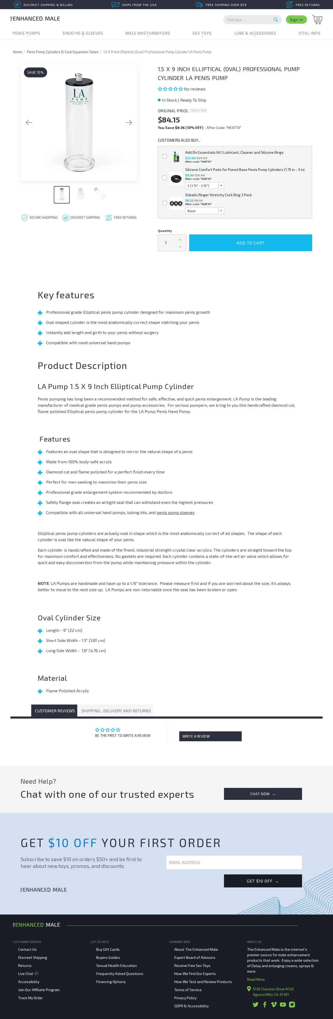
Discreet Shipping (32, 957)
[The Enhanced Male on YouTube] (283, 1006)
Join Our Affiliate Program (39, 989)
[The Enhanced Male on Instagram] (292, 1006)
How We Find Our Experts (195, 973)
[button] (171, 88)
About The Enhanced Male (196, 949)
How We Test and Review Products (203, 981)
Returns (24, 965)
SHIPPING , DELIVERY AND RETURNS (116, 710)
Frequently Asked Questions (119, 973)
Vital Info (309, 33)
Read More (256, 979)
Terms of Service (188, 989)
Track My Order (30, 998)
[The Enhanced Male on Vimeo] (274, 1006)
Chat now (263, 794)
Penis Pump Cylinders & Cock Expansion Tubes (63, 52)
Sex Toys (202, 33)
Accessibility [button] (28, 981)
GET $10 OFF (263, 880)
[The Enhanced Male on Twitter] (255, 1006)
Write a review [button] (196, 736)
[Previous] (29, 122)
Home (17, 52)
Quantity (165, 230)
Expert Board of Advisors (194, 957)
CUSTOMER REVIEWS (55, 710)
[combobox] (252, 19)
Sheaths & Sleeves (82, 33)
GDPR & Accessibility (191, 1006)
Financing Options (111, 981)
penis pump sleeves (176, 512)
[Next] (129, 122)
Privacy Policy (185, 998)
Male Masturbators (147, 33)
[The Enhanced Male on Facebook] (264, 1006)
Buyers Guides (108, 957)
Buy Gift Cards (108, 949)
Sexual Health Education (116, 965)
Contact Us (27, 949)
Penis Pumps (26, 33)
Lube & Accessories (255, 33)
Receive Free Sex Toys (192, 965)
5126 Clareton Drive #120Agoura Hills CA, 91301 (273, 992)
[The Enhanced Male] (35, 19)
